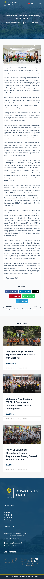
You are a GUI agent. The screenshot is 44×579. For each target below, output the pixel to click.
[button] (11, 291)
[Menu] (40, 4)
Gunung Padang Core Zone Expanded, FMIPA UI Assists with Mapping (20, 354)
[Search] (36, 3)
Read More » (11, 363)
